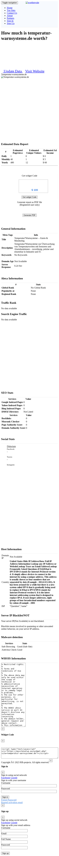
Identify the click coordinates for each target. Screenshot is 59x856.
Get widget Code (29, 197)
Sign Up (10, 23)
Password (5, 788)
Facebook (5, 777)
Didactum (11, 446)
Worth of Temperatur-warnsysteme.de (33, 182)
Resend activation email (12, 802)
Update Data (13, 71)
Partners (10, 18)
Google (14, 777)
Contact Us (12, 13)
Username (5, 783)
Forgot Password (8, 800)
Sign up (5, 853)
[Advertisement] (29, 105)
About (10, 15)
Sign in (5, 797)
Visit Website (34, 71)
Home (9, 8)
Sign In (10, 21)
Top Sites (11, 10)
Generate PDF (30, 215)
